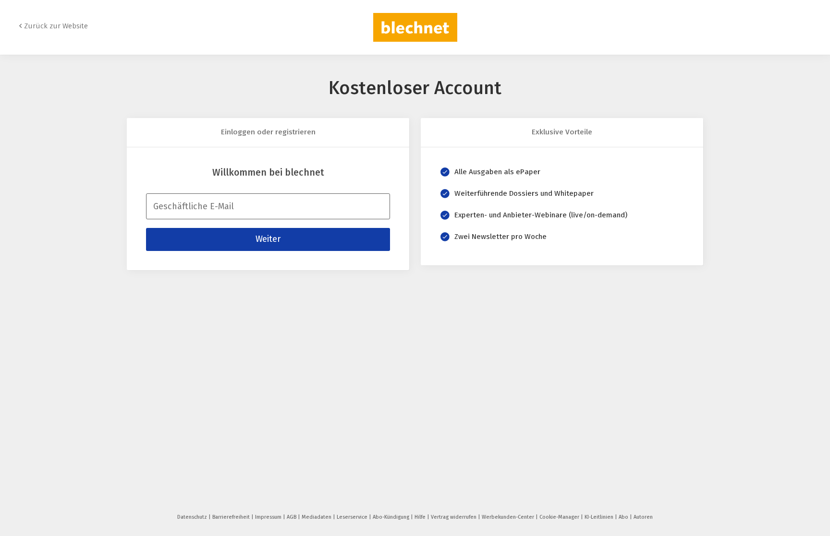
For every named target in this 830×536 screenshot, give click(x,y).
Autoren (643, 517)
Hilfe (421, 517)
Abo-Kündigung (392, 517)
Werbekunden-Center (509, 517)
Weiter (268, 239)
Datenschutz (192, 517)
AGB (292, 517)
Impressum (269, 517)
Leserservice (353, 517)
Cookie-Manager (560, 517)
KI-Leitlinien (600, 517)
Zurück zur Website (56, 26)
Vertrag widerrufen (454, 517)
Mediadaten (317, 517)
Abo (624, 517)
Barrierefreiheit (231, 517)
